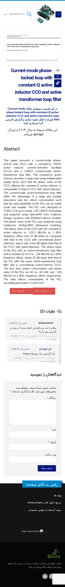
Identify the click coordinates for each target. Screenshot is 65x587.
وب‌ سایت (50, 454)
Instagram (51, 576)
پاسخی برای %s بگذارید (18, 323)
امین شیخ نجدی (45, 349)
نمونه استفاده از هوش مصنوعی (44, 510)
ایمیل (5, 14)
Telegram (45, 576)
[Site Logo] (45, 14)
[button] (58, 14)
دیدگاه (51, 397)
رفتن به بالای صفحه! (42, 484)
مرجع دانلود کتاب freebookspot (44, 502)
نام (53, 429)
